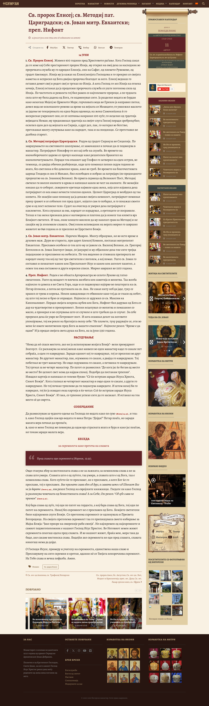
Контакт (188, 3)
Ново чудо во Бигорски (167, 338)
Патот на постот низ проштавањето (172, 158)
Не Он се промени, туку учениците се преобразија (119, 621)
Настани (69, 677)
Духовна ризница (127, 3)
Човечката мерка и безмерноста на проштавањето (172, 172)
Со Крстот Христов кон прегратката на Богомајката (174, 222)
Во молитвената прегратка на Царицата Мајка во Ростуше (44, 621)
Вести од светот (72, 673)
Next (183, 297)
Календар (174, 3)
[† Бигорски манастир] (11, 3)
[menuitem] (196, 4)
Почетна (80, 3)
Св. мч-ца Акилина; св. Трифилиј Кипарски (48, 575)
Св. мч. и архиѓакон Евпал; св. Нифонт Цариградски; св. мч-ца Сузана (166, 56)
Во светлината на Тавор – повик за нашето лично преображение (83, 621)
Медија (160, 3)
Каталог (146, 3)
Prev (150, 297)
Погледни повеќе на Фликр (160, 618)
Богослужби (71, 670)
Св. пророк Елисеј (50, 567)
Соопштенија (71, 680)
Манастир (93, 3)
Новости (109, 3)
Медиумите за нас (73, 683)
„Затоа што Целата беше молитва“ (172, 108)
